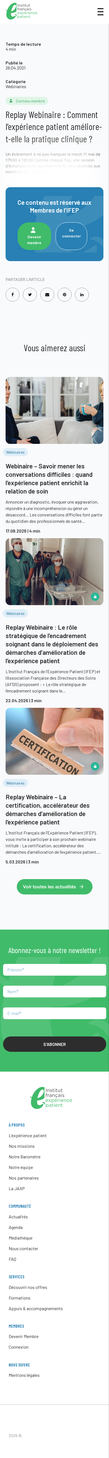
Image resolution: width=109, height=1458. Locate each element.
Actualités (18, 1216)
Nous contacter (23, 1248)
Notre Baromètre (25, 1156)
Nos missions (22, 1146)
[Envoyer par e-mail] (47, 290)
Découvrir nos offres (28, 1287)
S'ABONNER (54, 1044)
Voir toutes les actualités (49, 886)
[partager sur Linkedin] (82, 290)
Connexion (19, 1346)
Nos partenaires (24, 1177)
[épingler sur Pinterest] (64, 290)
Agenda (16, 1227)
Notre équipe (21, 1167)
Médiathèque (20, 1237)
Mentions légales (24, 1375)
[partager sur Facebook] (12, 290)
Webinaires (16, 86)
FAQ (12, 1259)
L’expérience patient (28, 1135)
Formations (19, 1297)
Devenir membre (34, 239)
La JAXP (17, 1188)
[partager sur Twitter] (30, 290)
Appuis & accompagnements (36, 1308)
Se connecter (71, 233)
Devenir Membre (24, 1336)
